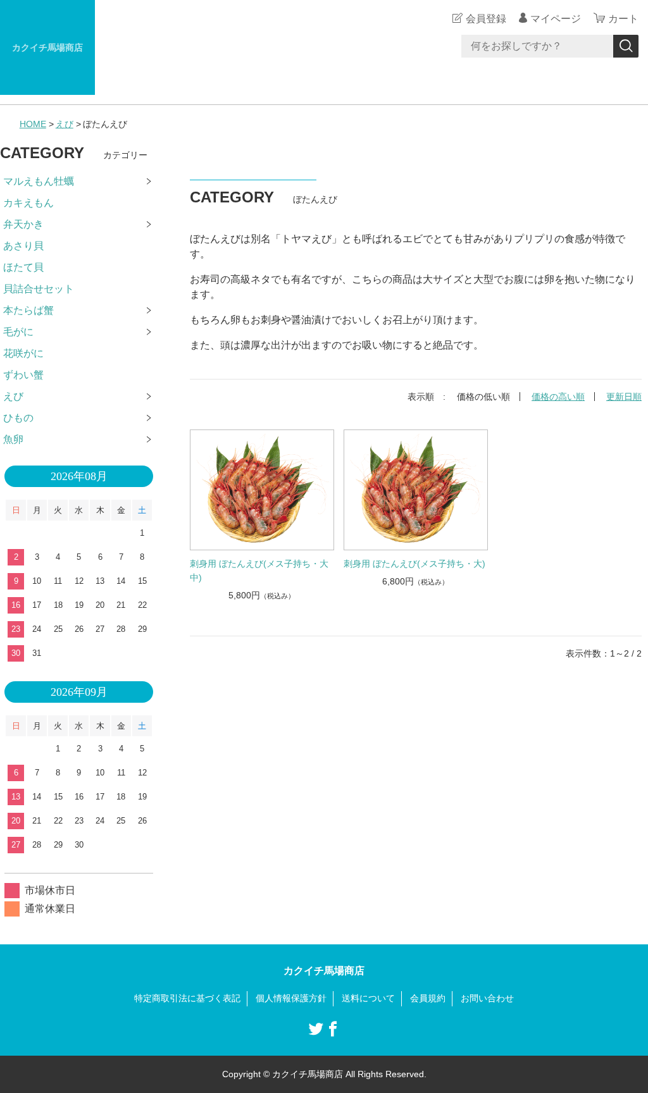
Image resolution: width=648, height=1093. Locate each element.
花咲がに (23, 353)
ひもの (18, 417)
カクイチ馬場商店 (47, 47)
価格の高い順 (558, 397)
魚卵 (13, 439)
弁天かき (23, 224)
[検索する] (626, 46)
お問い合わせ (487, 998)
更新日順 (624, 397)
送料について (368, 998)
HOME (33, 124)
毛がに (18, 331)
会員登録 (486, 18)
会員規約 (428, 998)
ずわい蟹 (23, 374)
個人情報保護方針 (291, 998)
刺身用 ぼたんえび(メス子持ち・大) (414, 564)
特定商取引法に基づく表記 (187, 998)
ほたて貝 (23, 267)
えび (64, 124)
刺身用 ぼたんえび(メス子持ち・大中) (259, 571)
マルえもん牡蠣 (38, 181)
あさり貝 (23, 245)
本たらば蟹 (28, 310)
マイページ (555, 18)
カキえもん (28, 202)
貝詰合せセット (38, 288)
